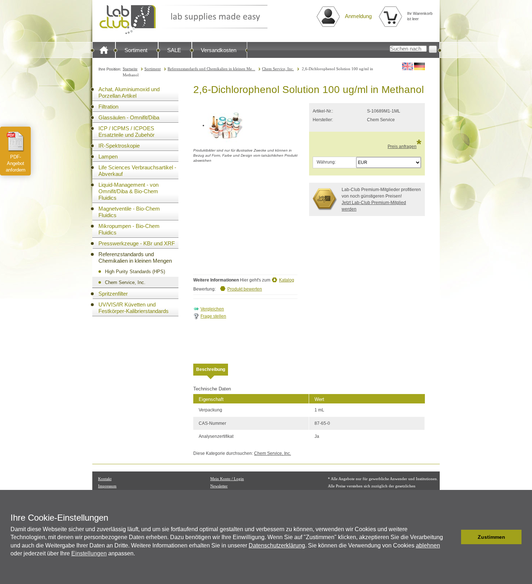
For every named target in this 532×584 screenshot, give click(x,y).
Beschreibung (210, 369)
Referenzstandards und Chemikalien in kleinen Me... (211, 69)
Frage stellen (213, 316)
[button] (454, 537)
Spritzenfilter (113, 294)
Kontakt (104, 479)
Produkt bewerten (244, 289)
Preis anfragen (402, 146)
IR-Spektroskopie (119, 146)
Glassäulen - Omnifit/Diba (128, 117)
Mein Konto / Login (227, 479)
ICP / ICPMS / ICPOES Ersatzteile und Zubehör (126, 131)
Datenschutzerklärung (277, 545)
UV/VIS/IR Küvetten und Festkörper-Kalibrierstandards (133, 307)
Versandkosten (218, 50)
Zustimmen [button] (491, 537)
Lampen (108, 156)
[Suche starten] (433, 49)
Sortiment (135, 50)
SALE (174, 50)
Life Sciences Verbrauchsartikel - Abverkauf (137, 170)
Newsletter (219, 486)
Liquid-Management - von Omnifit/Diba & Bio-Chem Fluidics (128, 191)
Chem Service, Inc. (278, 69)
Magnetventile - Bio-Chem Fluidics (129, 212)
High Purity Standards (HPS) (135, 271)
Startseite (130, 69)
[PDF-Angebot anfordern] (16, 141)
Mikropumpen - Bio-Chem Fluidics (129, 229)
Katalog (286, 280)
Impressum (107, 486)
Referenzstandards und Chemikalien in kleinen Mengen (135, 257)
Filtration (108, 106)
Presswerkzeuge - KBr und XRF (136, 243)
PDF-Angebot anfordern (15, 163)
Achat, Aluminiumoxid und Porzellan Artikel (129, 92)
